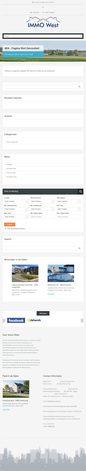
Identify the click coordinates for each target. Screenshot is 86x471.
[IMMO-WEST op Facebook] (16, 320)
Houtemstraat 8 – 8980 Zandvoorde (15, 400)
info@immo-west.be (47, 2)
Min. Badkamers (36, 205)
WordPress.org (11, 177)
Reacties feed (11, 173)
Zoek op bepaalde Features (16, 229)
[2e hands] (34, 320)
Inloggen (9, 164)
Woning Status (35, 198)
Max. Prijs (7, 213)
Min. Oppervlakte (36, 213)
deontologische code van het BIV (66, 406)
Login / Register (50, 12)
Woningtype (61, 198)
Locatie (6, 198)
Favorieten (36, 12)
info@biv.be (51, 426)
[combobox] (16, 201)
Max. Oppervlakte (63, 213)
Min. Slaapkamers (10, 205)
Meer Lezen (15, 294)
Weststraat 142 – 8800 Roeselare (59, 285)
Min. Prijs (60, 205)
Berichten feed (11, 168)
